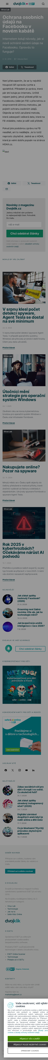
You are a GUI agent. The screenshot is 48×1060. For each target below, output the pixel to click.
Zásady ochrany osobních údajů (27, 1032)
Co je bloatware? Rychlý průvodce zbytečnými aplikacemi (30, 831)
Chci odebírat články (24, 233)
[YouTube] (26, 770)
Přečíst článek (9, 348)
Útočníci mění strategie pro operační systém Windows (24, 395)
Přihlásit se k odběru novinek (20, 871)
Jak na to (11, 912)
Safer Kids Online (14, 914)
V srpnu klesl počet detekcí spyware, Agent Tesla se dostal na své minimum (23, 315)
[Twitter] (12, 770)
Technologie (12, 909)
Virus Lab (5, 10)
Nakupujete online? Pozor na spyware (21, 468)
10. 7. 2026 (22, 837)
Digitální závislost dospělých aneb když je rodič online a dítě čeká (30, 817)
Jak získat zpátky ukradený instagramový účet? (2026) (30, 803)
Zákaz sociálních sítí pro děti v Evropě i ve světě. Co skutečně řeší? (30, 789)
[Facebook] (6, 770)
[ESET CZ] (18, 969)
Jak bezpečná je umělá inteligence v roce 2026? (31, 624)
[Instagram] (19, 770)
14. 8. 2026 (22, 618)
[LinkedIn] (33, 770)
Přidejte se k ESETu (15, 960)
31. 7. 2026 (22, 795)
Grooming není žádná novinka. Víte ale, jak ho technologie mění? (29, 612)
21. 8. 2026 (22, 604)
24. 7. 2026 (22, 809)
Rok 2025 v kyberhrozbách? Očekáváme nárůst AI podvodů (23, 550)
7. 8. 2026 (21, 629)
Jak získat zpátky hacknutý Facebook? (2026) (28, 598)
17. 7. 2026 (21, 823)
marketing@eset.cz (13, 994)
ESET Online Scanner (16, 954)
